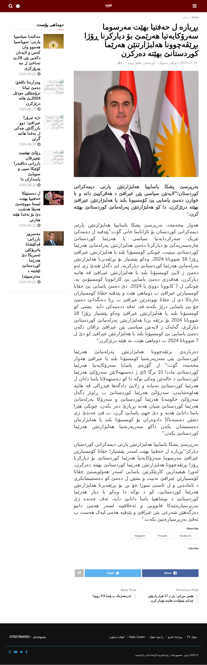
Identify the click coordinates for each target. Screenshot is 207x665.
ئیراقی (185, 17)
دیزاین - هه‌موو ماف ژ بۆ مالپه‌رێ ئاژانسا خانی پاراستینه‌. (162, 655)
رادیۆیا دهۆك (156, 636)
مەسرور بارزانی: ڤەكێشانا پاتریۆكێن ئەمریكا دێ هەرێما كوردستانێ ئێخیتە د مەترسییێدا (31, 254)
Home (195, 17)
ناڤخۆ (139, 63)
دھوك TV (192, 636)
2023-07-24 (188, 63)
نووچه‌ (131, 63)
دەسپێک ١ (162, 63)
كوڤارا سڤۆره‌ (117, 636)
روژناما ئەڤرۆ (175, 636)
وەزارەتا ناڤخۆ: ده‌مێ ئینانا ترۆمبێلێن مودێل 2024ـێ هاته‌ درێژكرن (26, 93)
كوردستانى (149, 63)
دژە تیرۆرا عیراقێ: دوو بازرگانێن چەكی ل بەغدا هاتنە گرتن (27, 128)
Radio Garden (137, 636)
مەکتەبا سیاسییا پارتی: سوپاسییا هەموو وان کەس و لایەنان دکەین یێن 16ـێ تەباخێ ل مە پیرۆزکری (26, 52)
